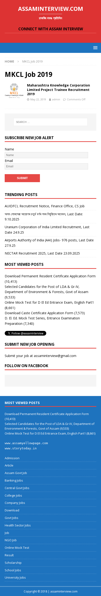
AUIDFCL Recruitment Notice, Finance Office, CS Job (45, 206)
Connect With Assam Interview (50, 28)
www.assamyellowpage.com (26, 443)
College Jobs (13, 495)
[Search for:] (50, 122)
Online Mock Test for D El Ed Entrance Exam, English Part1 (49, 302)
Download (12, 510)
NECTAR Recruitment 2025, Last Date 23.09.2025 (42, 253)
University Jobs (15, 577)
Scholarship (13, 563)
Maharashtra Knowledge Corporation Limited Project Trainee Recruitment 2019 (58, 89)
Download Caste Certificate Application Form (39, 313)
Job (7, 533)
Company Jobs (15, 503)
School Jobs (13, 570)
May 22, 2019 (38, 99)
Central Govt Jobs (17, 488)
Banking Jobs (14, 480)
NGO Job (11, 540)
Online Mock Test (17, 547)
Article (9, 465)
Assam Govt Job (16, 473)
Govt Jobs (11, 518)
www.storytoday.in (21, 448)
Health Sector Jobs (18, 525)
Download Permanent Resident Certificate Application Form (50, 276)
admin (56, 99)
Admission (12, 458)
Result (9, 555)
